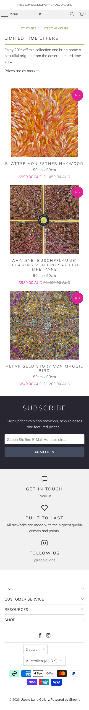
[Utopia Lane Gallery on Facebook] (40, 636)
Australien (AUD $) (42, 660)
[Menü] (2, 14)
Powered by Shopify (65, 699)
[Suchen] (72, 14)
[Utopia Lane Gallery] (44, 14)
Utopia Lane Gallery (35, 699)
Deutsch (32, 649)
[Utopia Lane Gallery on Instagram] (48, 636)
